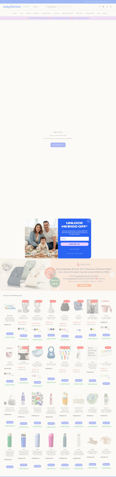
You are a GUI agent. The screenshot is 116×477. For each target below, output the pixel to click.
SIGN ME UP (74, 244)
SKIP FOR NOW (74, 249)
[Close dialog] (88, 220)
